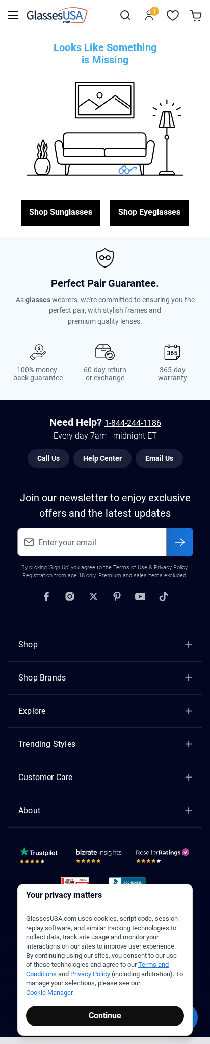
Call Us (48, 458)
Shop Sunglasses (60, 212)
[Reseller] (164, 857)
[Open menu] (13, 16)
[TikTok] (163, 597)
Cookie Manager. (50, 993)
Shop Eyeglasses (149, 212)
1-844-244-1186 (132, 423)
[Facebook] (46, 597)
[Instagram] (70, 597)
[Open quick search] (125, 16)
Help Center (102, 458)
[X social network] (93, 597)
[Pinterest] (117, 597)
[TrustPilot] (40, 857)
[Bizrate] (99, 857)
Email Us (159, 458)
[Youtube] (140, 597)
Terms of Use (130, 567)
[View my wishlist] (173, 16)
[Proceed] (180, 542)
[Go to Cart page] (197, 16)
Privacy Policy (90, 974)
